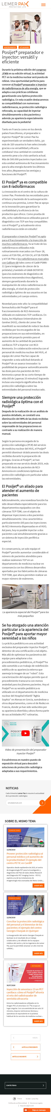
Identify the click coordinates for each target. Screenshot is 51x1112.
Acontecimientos (10, 47)
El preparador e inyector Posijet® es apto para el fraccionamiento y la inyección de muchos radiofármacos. (24, 240)
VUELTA (35, 1038)
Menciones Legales (36, 1103)
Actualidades (24, 47)
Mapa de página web (27, 1106)
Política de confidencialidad (17, 1103)
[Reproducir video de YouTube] (25, 733)
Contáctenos (11, 1085)
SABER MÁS (38, 1021)
